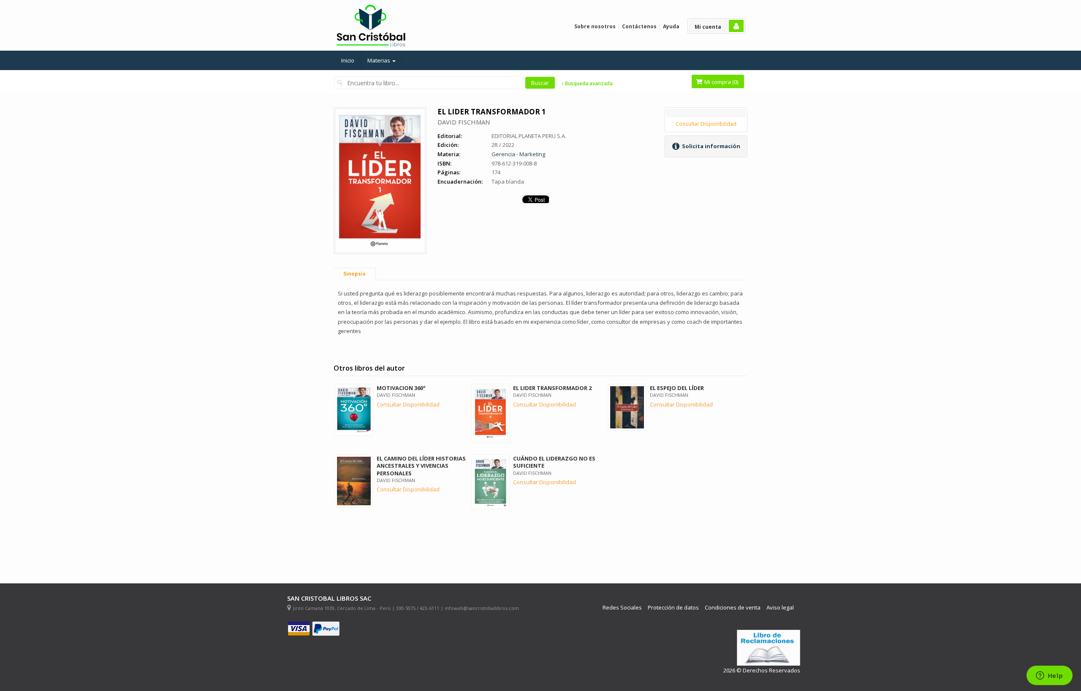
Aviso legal (780, 607)
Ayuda (671, 26)
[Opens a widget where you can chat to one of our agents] (1049, 676)
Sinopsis (354, 273)
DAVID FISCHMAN (463, 122)
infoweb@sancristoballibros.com (482, 608)
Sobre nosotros (595, 26)
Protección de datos (673, 607)
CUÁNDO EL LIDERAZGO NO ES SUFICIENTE (554, 462)
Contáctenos (639, 26)
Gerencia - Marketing (518, 154)
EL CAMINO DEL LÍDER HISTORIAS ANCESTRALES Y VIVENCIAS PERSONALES (421, 466)
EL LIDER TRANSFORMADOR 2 (552, 388)
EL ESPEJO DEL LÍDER (677, 388)
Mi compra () (720, 82)
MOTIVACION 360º (401, 388)
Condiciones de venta (733, 607)
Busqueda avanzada (588, 83)
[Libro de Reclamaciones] (768, 648)
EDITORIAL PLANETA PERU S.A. (529, 136)
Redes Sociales (622, 607)
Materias (379, 60)
